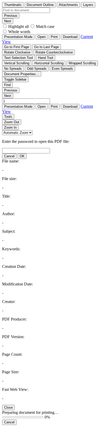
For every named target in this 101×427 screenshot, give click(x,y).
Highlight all (18, 26)
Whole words (19, 31)
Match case (45, 26)
